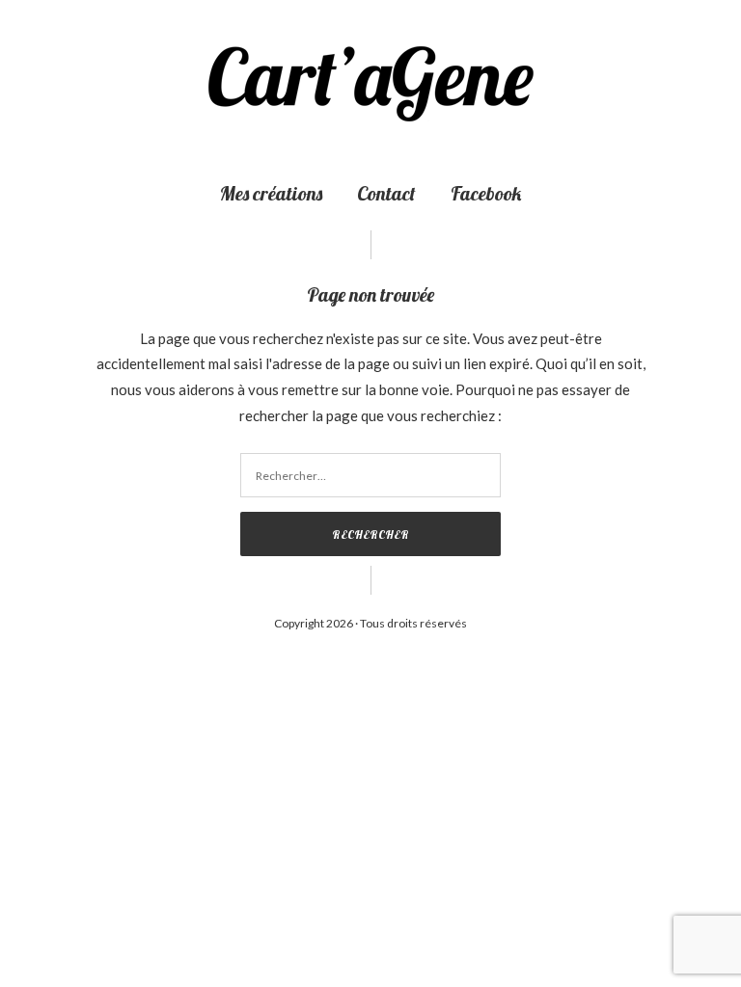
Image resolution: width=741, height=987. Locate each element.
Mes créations (271, 193)
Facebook (486, 193)
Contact (386, 193)
